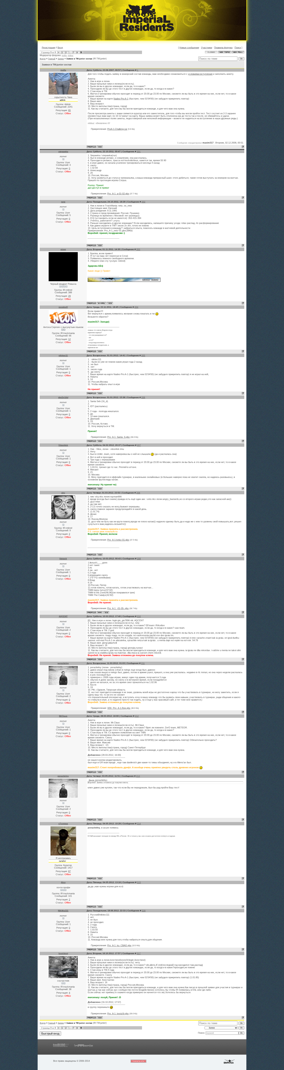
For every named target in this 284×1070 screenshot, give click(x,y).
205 (143, 355)
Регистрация (48, 47)
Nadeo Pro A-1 (121, 98)
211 (143, 663)
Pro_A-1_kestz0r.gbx (118, 1013)
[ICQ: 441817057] (100, 554)
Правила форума (223, 47)
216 (144, 910)
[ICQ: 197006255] (100, 772)
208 (138, 493)
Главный (51, 59)
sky (63, 493)
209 (139, 558)
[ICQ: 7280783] (100, 878)
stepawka (63, 151)
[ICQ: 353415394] (100, 245)
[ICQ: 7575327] (110, 303)
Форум (43, 59)
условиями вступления (200, 74)
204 (136, 307)
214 (139, 823)
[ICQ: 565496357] (100, 441)
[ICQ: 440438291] (100, 907)
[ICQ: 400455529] (100, 712)
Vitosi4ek (63, 445)
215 (139, 882)
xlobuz (70, 55)
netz (63, 202)
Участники (206, 47)
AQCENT (63, 616)
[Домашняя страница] (100, 612)
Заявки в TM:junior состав (79, 59)
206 (143, 397)
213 (138, 776)
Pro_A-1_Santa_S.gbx (118, 437)
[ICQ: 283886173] (100, 147)
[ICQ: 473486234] (100, 393)
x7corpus (63, 823)
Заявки (61, 59)
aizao (63, 249)
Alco (63, 882)
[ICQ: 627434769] (106, 612)
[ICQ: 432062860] (100, 197)
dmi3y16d (63, 397)
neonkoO (63, 307)
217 (139, 953)
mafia (64, 55)
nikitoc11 (63, 355)
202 (143, 202)
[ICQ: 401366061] (100, 351)
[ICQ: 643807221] (100, 949)
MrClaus (63, 716)
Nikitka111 (63, 910)
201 (139, 151)
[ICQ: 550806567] (100, 1017)
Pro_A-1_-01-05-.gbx (118, 608)
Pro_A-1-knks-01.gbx (118, 540)
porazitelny (63, 663)
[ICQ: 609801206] (100, 659)
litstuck (63, 558)
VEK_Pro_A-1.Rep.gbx (118, 708)
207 (139, 445)
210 (139, 616)
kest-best (63, 953)
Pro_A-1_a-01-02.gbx (118, 193)
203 (138, 249)
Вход (60, 47)
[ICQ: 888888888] (100, 488)
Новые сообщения (189, 47)
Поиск (238, 47)
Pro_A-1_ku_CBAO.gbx (119, 945)
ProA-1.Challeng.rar (117, 129)
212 (137, 716)
